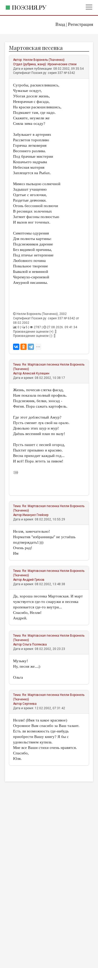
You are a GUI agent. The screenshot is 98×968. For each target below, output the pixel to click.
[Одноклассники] (23, 347)
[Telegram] (31, 347)
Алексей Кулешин (35, 373)
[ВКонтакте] (16, 347)
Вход (60, 24)
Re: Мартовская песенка (40, 364)
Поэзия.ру (29, 7)
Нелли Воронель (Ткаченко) (44, 60)
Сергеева (29, 704)
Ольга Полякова (34, 644)
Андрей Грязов (33, 580)
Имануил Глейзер (35, 515)
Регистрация (80, 24)
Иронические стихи (62, 64)
